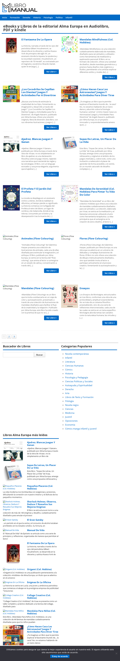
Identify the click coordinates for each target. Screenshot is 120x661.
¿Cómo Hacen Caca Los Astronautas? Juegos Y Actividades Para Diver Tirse (97, 92)
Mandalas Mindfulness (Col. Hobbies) (96, 41)
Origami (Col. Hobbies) (39, 569)
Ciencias (69, 408)
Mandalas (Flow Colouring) (37, 288)
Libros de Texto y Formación (79, 397)
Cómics (68, 369)
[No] (116, 653)
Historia (37, 17)
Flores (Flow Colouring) (94, 238)
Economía (70, 424)
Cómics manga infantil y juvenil (81, 428)
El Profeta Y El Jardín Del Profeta (36, 190)
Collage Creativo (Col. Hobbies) (39, 596)
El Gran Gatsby (35, 519)
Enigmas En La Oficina (39, 582)
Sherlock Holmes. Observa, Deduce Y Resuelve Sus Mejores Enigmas (41, 504)
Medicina (69, 412)
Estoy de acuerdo (60, 656)
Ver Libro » (51, 71)
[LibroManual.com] (20, 8)
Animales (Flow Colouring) (37, 238)
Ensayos (85, 288)
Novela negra (71, 405)
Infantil (69, 17)
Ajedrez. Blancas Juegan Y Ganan (37, 140)
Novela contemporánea (77, 353)
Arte (67, 393)
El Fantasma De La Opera (36, 39)
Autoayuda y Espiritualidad (78, 385)
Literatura (70, 361)
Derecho (26, 17)
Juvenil (68, 416)
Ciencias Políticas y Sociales (79, 381)
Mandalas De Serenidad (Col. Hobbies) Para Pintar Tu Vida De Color (97, 191)
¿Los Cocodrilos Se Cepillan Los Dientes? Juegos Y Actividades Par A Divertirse (38, 92)
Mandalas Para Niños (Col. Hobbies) (41, 612)
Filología (69, 401)
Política (59, 17)
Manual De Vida (35, 530)
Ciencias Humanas (74, 365)
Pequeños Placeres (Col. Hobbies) (40, 487)
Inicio (4, 17)
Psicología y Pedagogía (76, 377)
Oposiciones (71, 420)
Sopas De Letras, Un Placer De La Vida (98, 140)
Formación (15, 17)
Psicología (48, 17)
